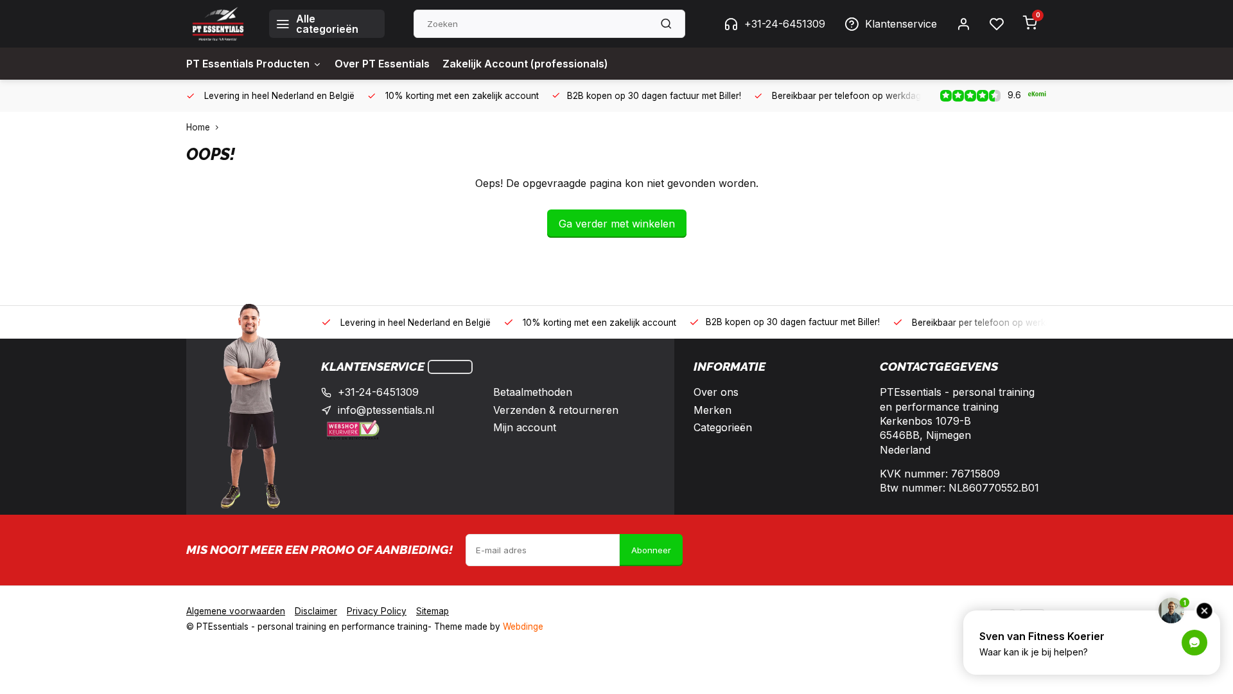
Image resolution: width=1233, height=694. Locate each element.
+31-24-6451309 (784, 23)
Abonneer (651, 550)
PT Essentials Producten (248, 63)
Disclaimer (316, 611)
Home (198, 127)
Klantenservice (901, 23)
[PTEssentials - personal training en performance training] (218, 24)
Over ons (716, 392)
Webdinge (523, 626)
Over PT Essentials (382, 63)
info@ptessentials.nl (386, 410)
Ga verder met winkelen (617, 223)
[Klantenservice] (450, 367)
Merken (712, 410)
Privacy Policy (377, 611)
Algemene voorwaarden (235, 611)
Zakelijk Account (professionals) (525, 63)
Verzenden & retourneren (555, 410)
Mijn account (524, 427)
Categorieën (723, 427)
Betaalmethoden (532, 392)
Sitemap (432, 611)
